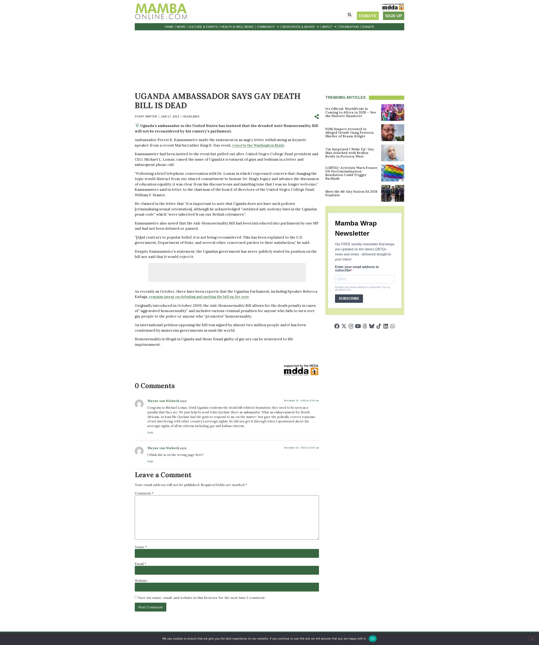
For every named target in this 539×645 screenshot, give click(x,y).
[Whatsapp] (392, 326)
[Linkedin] (385, 326)
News (181, 26)
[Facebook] (337, 326)
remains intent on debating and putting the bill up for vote (199, 296)
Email (140, 563)
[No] (532, 638)
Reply (150, 432)
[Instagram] (351, 326)
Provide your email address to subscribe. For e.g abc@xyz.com (362, 288)
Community (266, 26)
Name (141, 547)
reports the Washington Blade (258, 145)
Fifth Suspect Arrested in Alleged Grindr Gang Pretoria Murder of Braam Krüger (349, 132)
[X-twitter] (344, 326)
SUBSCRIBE (349, 298)
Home (169, 26)
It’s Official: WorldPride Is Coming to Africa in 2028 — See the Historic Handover (350, 112)
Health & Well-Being (237, 26)
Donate (368, 26)
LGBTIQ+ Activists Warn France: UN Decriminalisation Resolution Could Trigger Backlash (351, 173)
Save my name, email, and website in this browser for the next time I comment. (201, 597)
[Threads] (364, 326)
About (327, 26)
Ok (373, 638)
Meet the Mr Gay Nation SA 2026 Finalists (351, 193)
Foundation (349, 26)
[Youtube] (357, 326)
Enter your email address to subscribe (357, 268)
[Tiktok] (378, 326)
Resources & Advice (298, 26)
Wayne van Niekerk (163, 401)
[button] (349, 15)
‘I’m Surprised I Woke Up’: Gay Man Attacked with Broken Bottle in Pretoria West (349, 152)
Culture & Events (203, 26)
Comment (144, 493)
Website (141, 580)
